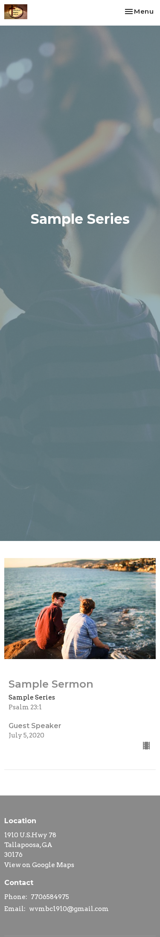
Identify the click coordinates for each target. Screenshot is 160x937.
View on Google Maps (39, 865)
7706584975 (50, 897)
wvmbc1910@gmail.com (69, 909)
